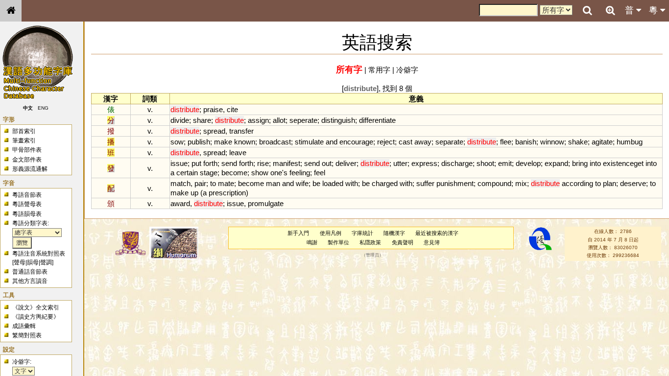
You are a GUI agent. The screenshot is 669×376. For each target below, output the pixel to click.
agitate (602, 142)
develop (528, 163)
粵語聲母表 (27, 204)
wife (302, 183)
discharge (457, 163)
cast (405, 142)
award (180, 203)
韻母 (33, 262)
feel (319, 172)
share (202, 120)
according (577, 183)
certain (187, 172)
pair (200, 183)
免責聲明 (402, 242)
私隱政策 (370, 242)
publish (199, 142)
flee (505, 142)
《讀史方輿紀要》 (35, 316)
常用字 (379, 70)
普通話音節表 (30, 271)
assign (258, 120)
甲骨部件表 (27, 149)
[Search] (587, 11)
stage (208, 172)
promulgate (266, 203)
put (196, 163)
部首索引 (24, 131)
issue (179, 163)
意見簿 (432, 242)
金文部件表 (27, 159)
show (259, 172)
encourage (356, 142)
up (194, 192)
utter (400, 163)
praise (213, 109)
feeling (299, 172)
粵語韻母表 (27, 214)
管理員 (372, 255)
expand (556, 163)
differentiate (377, 120)
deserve (633, 183)
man (273, 183)
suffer (425, 183)
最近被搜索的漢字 (436, 233)
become (234, 172)
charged (385, 183)
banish (525, 142)
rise (263, 163)
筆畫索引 (24, 140)
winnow (552, 142)
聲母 (19, 262)
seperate (303, 120)
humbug (630, 142)
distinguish (338, 120)
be (316, 183)
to (213, 183)
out (327, 163)
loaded (332, 183)
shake (578, 142)
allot (279, 120)
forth (210, 163)
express (424, 163)
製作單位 (338, 242)
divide (179, 120)
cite (232, 109)
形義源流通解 (30, 168)
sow (177, 142)
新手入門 (298, 233)
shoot (485, 163)
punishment (455, 183)
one (276, 172)
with (351, 183)
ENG (43, 108)
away (422, 142)
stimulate (309, 142)
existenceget (623, 163)
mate (226, 183)
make (223, 142)
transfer (241, 131)
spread (214, 131)
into (595, 163)
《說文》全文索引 (35, 307)
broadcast (275, 142)
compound (494, 183)
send (229, 163)
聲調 (46, 262)
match (180, 183)
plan (609, 183)
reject (386, 142)
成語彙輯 (24, 326)
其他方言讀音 (30, 281)
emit (505, 163)
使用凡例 (330, 233)
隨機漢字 (394, 233)
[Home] (11, 11)
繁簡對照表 (27, 335)
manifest (286, 163)
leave (237, 152)
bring (580, 163)
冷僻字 (407, 70)
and (331, 142)
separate (449, 142)
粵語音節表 (27, 194)
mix (521, 183)
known (244, 142)
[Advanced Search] (610, 10)
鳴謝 (312, 242)
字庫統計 (362, 233)
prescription (227, 192)
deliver (346, 163)
